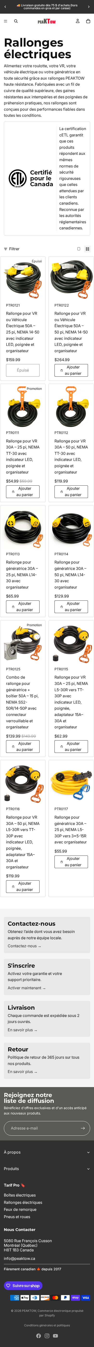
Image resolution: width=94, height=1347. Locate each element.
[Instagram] (47, 1336)
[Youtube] (55, 1336)
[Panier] (88, 21)
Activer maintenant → (27, 987)
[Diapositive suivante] (88, 6)
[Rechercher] (16, 21)
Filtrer (14, 248)
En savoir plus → (23, 1029)
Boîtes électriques (20, 1195)
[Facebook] (38, 1336)
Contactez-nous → (24, 945)
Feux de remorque (20, 1209)
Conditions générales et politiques (47, 1325)
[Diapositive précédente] (5, 6)
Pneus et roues (17, 1216)
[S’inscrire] (83, 1128)
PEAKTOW (29, 1311)
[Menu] (5, 21)
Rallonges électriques (23, 1202)
